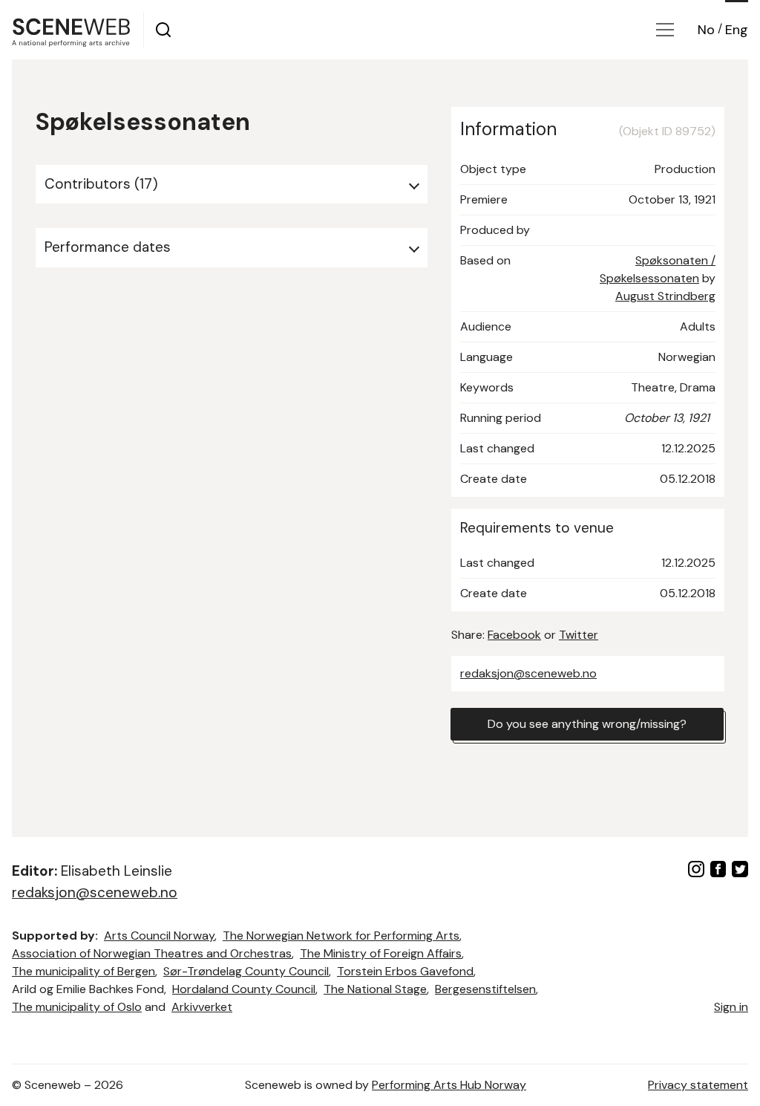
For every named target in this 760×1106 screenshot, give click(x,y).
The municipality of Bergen (83, 971)
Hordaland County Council (243, 989)
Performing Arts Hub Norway (449, 1085)
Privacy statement (698, 1085)
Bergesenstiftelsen (485, 989)
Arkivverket (201, 1007)
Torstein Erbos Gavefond (405, 971)
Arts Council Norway (159, 935)
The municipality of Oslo (77, 1007)
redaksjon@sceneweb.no (528, 673)
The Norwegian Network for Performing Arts (341, 935)
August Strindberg (665, 296)
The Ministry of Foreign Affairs (381, 953)
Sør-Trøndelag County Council (246, 971)
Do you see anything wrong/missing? (587, 724)
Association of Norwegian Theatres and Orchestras (152, 953)
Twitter (578, 635)
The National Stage (375, 989)
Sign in (731, 1007)
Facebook (514, 635)
